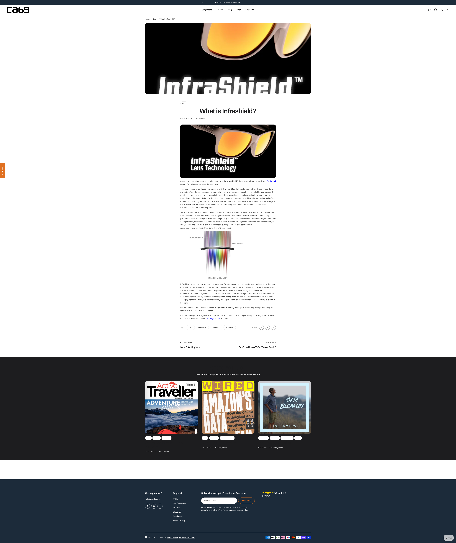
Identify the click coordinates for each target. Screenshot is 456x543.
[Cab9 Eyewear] (18, 10)
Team (298, 438)
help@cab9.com (152, 499)
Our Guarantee (179, 503)
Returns (176, 507)
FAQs (175, 499)
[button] (202, 2)
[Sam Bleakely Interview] (284, 407)
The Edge (210, 318)
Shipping (177, 512)
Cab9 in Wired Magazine (219, 442)
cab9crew (263, 438)
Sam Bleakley (287, 438)
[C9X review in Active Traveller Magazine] (171, 407)
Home (147, 19)
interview (274, 438)
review (156, 438)
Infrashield (202, 327)
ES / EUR (151, 537)
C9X (219, 318)
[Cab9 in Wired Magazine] (228, 407)
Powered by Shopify (187, 537)
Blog (154, 19)
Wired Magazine (227, 438)
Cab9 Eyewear (172, 537)
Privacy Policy (179, 520)
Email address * (210, 500)
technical (216, 327)
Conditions (178, 516)
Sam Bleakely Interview (274, 442)
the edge (229, 327)
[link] (261, 327)
